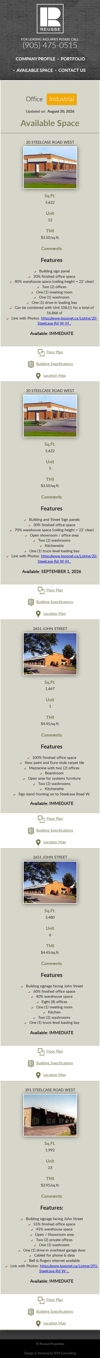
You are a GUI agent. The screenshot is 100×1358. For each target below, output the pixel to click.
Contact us (72, 70)
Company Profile (35, 59)
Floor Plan (54, 352)
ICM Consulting (65, 1353)
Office (34, 99)
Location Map (54, 376)
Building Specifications (54, 364)
